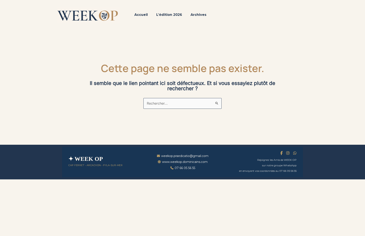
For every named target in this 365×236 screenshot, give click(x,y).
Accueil (141, 15)
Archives (198, 15)
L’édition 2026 (169, 15)
